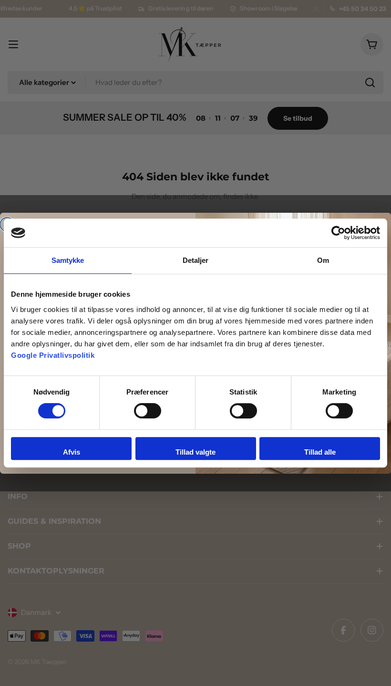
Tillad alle (320, 452)
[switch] (147, 410)
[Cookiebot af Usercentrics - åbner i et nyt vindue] (338, 233)
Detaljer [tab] (196, 260)
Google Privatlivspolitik (52, 355)
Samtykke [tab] (67, 260)
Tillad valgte (195, 452)
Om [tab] (323, 260)
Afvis (71, 452)
